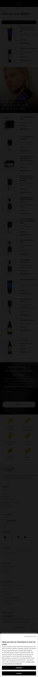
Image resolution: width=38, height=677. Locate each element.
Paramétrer (19, 667)
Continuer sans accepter (30, 636)
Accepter (19, 673)
